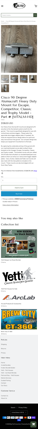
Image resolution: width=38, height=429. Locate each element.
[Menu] (4, 6)
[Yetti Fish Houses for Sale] (19, 276)
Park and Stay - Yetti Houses (10, 375)
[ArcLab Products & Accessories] (19, 298)
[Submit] (35, 15)
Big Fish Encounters (15, 424)
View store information (11, 205)
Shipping (4, 344)
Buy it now (19, 194)
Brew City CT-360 (6, 331)
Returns (3, 348)
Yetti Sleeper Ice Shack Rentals (11, 260)
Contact (3, 383)
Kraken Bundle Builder (8, 368)
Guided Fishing (6, 380)
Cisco (2, 119)
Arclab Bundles (6, 365)
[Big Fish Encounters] (19, 6)
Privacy (3, 353)
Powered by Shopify (26, 424)
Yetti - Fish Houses (7, 370)
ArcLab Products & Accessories (11, 304)
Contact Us (4, 396)
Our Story (4, 385)
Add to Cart (19, 188)
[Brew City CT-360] (19, 319)
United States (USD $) (18, 412)
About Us (4, 398)
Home (2, 21)
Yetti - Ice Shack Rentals (8, 373)
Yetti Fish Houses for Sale (9, 289)
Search (13, 407)
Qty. (2, 177)
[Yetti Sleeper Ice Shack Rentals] (19, 243)
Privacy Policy (23, 407)
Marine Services (6, 378)
